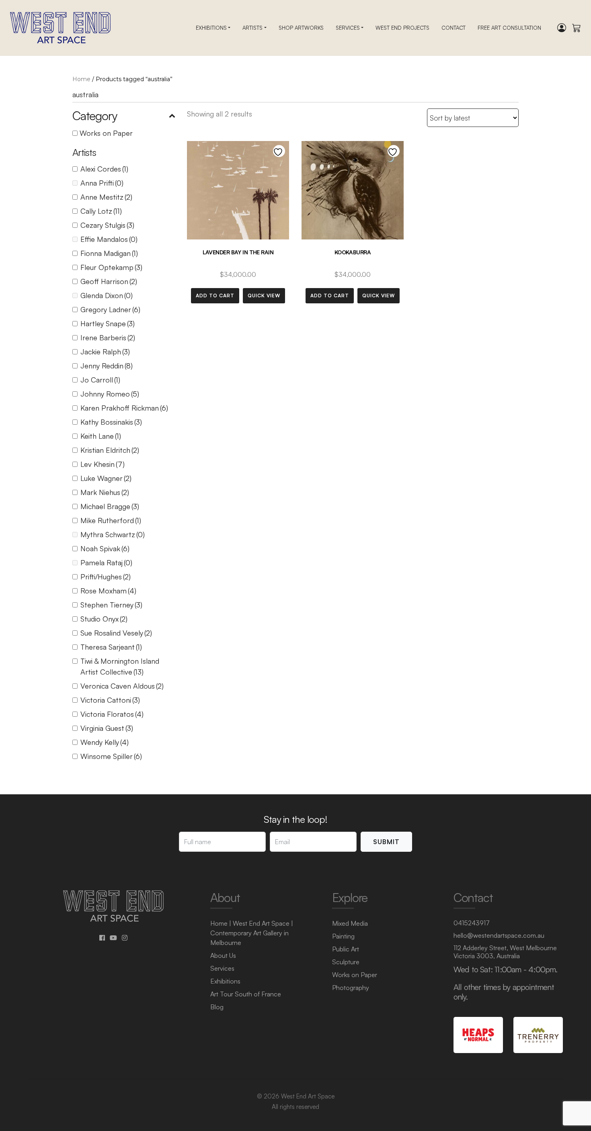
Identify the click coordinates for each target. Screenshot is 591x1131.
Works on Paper (106, 133)
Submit (386, 842)
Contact (453, 28)
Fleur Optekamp (111, 267)
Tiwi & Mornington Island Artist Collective (119, 666)
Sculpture (345, 962)
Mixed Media (350, 923)
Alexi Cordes (104, 168)
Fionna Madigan (109, 253)
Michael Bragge (109, 506)
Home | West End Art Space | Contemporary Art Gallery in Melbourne (251, 933)
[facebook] (102, 937)
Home (81, 79)
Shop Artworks (301, 28)
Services (348, 28)
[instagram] (124, 937)
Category (94, 115)
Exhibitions (211, 28)
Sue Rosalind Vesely (116, 632)
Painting (343, 936)
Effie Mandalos (108, 239)
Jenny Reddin (106, 365)
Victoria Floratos (112, 714)
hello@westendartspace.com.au (499, 935)
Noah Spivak (104, 548)
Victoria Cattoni (110, 699)
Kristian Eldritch (109, 450)
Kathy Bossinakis (111, 421)
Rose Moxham (108, 590)
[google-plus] (113, 937)
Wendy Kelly (104, 742)
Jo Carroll (100, 379)
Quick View (264, 295)
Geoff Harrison (108, 281)
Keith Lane (100, 436)
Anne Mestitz (106, 196)
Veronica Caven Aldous (122, 685)
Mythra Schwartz (112, 534)
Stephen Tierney (111, 604)
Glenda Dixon (106, 295)
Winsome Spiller (111, 756)
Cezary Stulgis (107, 225)
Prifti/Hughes (105, 576)
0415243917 (472, 923)
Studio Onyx (103, 618)
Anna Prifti (101, 182)
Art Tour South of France (245, 994)
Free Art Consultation (509, 28)
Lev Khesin (102, 464)
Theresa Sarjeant (111, 646)
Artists (252, 28)
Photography (350, 988)
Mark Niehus (104, 492)
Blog (217, 1007)
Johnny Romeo (109, 393)
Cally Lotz (101, 211)
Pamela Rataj (106, 562)
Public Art (345, 949)
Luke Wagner (105, 478)
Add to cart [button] (215, 295)
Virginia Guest (106, 728)
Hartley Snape (107, 323)
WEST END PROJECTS (402, 28)
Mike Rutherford (110, 520)
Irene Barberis (107, 337)
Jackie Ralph (105, 351)
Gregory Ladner (110, 309)
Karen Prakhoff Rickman (124, 407)
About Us (223, 955)
